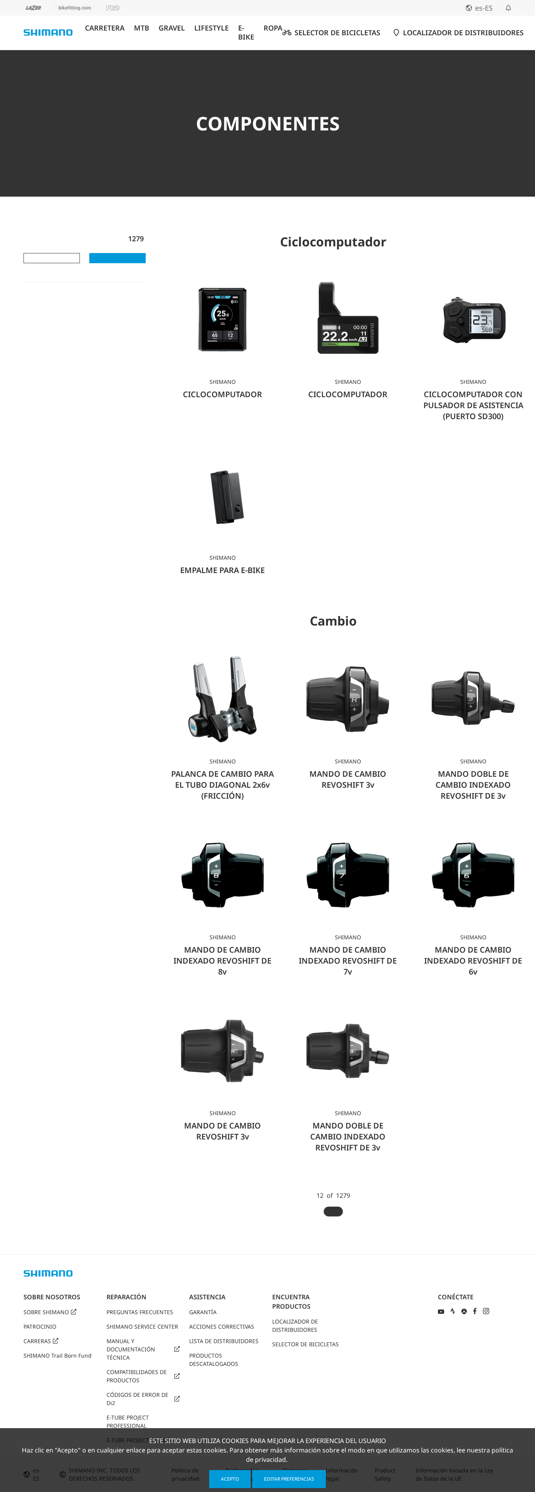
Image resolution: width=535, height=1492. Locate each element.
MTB (141, 28)
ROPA (273, 28)
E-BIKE (246, 33)
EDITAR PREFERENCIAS (289, 1479)
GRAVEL (172, 28)
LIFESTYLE (211, 28)
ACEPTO (230, 1479)
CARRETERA (105, 28)
